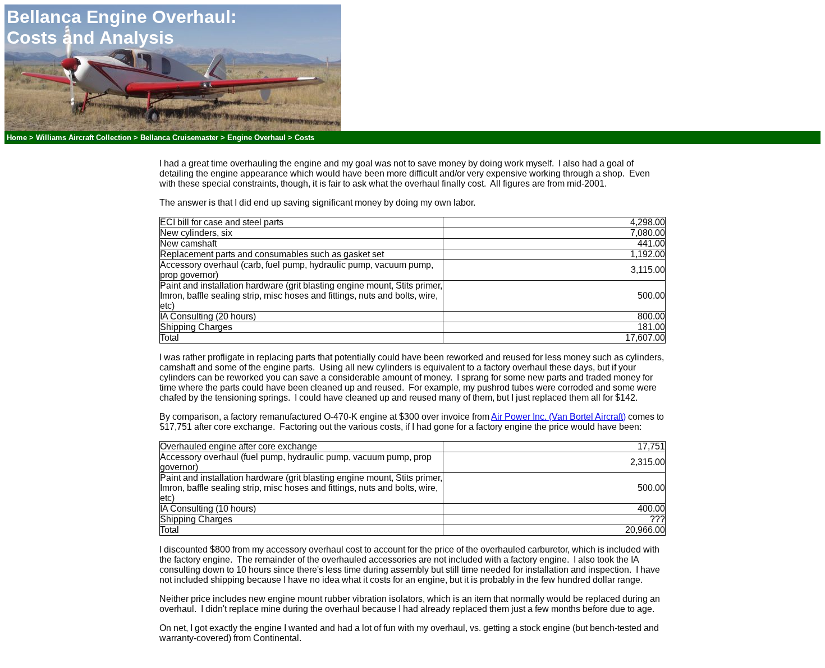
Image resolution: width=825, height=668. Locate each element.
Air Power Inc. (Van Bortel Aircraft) (558, 416)
